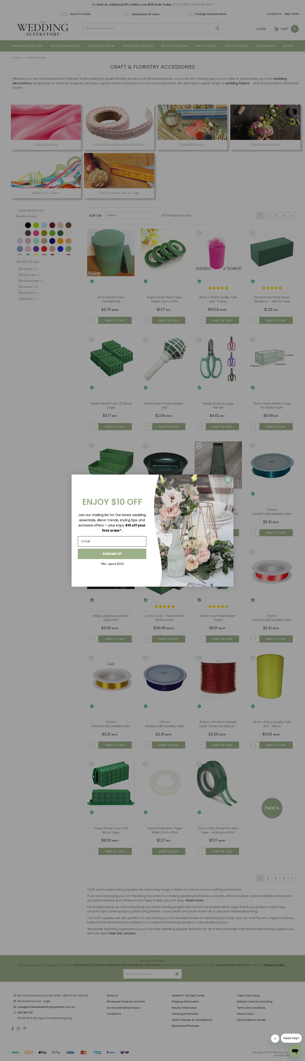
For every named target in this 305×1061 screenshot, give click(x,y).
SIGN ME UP (112, 553)
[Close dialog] (228, 479)
